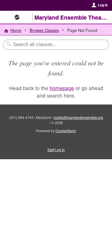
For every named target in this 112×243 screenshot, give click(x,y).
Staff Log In (56, 149)
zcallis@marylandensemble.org (78, 117)
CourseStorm (65, 130)
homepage (62, 88)
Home (15, 30)
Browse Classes (44, 30)
